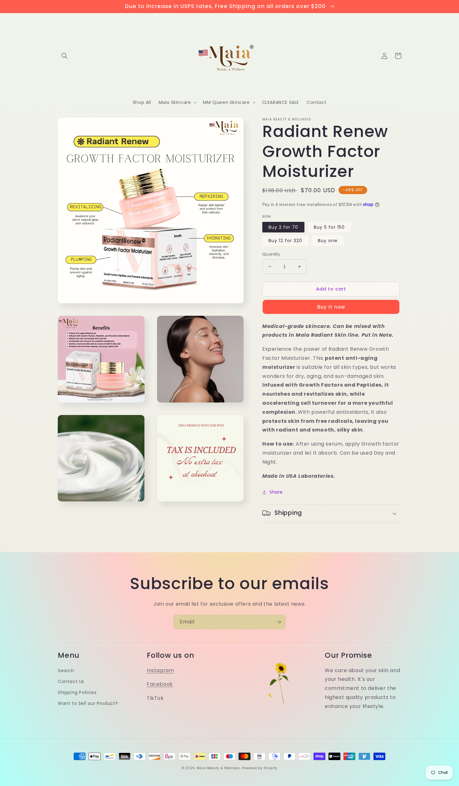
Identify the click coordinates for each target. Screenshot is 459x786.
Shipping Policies (77, 692)
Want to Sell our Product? (88, 703)
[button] (65, 56)
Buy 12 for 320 (285, 240)
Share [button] (276, 492)
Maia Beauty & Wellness (218, 768)
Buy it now (331, 307)
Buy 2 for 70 (283, 227)
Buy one (328, 240)
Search (66, 670)
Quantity (271, 254)
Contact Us (71, 681)
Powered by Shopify (260, 768)
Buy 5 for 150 (329, 227)
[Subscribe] (278, 622)
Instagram (160, 670)
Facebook (160, 684)
